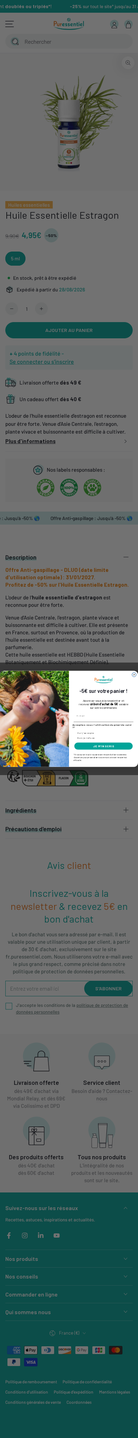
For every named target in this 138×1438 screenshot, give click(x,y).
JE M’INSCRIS (103, 746)
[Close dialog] (134, 675)
